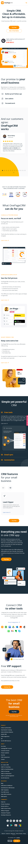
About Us (3, 833)
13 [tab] (13, 172)
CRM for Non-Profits (6, 808)
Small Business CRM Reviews (7, 787)
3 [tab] (6, 170)
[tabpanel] (13, 143)
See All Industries (5, 778)
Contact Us (7, 687)
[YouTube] (11, 821)
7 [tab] (14, 170)
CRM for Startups (5, 771)
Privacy (24, 833)
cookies (18, 837)
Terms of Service (19, 833)
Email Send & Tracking (6, 730)
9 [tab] (18, 170)
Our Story (3, 746)
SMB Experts (4, 796)
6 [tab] (12, 170)
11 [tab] (22, 170)
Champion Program (5, 812)
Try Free (14, 27)
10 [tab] (20, 170)
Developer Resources (6, 815)
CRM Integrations (5, 736)
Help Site (3, 802)
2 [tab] (4, 170)
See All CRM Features (6, 740)
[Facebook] (20, 821)
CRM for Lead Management (7, 775)
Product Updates (5, 752)
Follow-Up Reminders (6, 727)
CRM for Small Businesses (7, 769)
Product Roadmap (5, 804)
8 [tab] (16, 170)
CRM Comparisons (5, 757)
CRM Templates (5, 790)
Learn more (4, 240)
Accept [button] (16, 840)
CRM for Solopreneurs (6, 773)
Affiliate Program (5, 810)
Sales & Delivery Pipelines (7, 732)
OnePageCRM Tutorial (6, 748)
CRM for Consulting (5, 767)
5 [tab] (10, 170)
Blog (2, 783)
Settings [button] (10, 840)
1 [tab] (2, 170)
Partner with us (4, 806)
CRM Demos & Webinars (6, 785)
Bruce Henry (11, 135)
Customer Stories (5, 750)
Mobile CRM (4, 734)
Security (3, 755)
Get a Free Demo (14, 31)
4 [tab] (8, 170)
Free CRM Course (5, 792)
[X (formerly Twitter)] (14, 822)
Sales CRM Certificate (6, 794)
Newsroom (13, 833)
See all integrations (13, 622)
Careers (3, 759)
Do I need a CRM (5, 764)
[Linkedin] (8, 821)
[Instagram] (17, 821)
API (1, 738)
